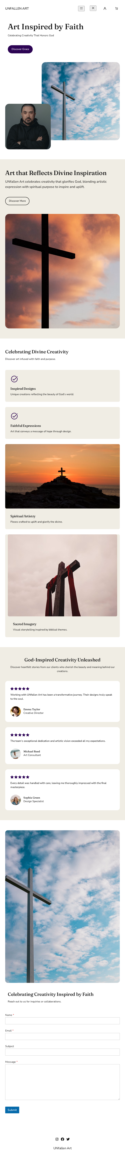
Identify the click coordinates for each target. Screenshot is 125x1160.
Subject (9, 1046)
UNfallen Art (17, 8)
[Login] (105, 8)
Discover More (17, 201)
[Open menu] (81, 8)
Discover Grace (20, 49)
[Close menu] (93, 8)
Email (9, 1030)
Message (11, 1062)
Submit (12, 1110)
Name (9, 1015)
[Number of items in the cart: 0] (116, 8)
